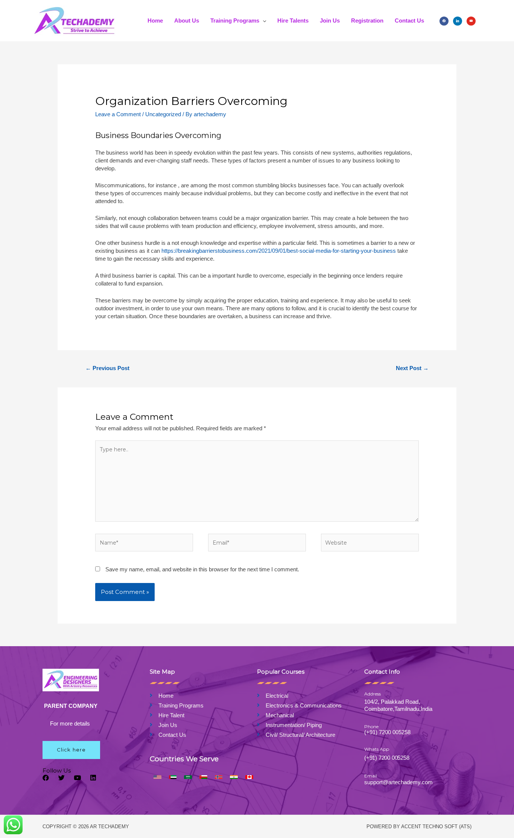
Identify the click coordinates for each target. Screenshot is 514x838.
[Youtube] (77, 777)
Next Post (412, 368)
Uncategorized (163, 114)
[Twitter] (61, 777)
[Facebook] (444, 20)
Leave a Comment (118, 114)
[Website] (370, 544)
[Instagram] (457, 20)
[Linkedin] (93, 777)
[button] (71, 750)
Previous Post (107, 368)
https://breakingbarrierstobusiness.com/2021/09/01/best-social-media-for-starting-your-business (278, 250)
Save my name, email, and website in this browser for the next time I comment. (202, 569)
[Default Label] (471, 20)
